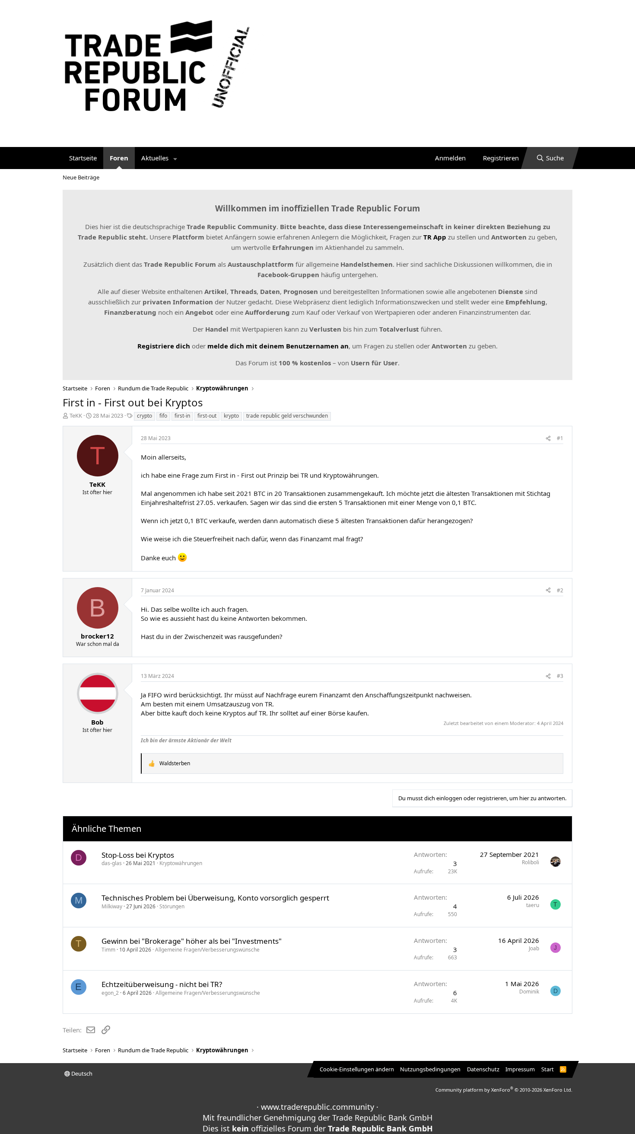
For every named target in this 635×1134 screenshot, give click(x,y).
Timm (108, 949)
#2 (560, 590)
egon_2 (110, 993)
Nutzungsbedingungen (430, 1069)
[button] (175, 158)
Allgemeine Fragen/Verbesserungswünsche (207, 949)
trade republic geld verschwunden (287, 415)
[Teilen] (548, 439)
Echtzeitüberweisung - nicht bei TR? (162, 984)
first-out (206, 415)
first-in (182, 415)
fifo (163, 415)
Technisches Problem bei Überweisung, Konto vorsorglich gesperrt (215, 898)
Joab (534, 948)
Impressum (520, 1069)
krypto (231, 415)
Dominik (529, 991)
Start (547, 1069)
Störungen (171, 906)
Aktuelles (154, 157)
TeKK (76, 415)
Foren (119, 157)
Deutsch (81, 1073)
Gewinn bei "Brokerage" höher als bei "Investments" (192, 941)
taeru (532, 905)
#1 (560, 438)
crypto (144, 415)
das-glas (112, 863)
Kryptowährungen (180, 863)
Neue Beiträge (81, 177)
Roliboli (530, 862)
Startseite (83, 157)
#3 (560, 676)
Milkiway (112, 906)
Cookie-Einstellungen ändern (357, 1069)
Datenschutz (483, 1069)
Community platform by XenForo (503, 1089)
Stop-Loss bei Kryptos (138, 855)
